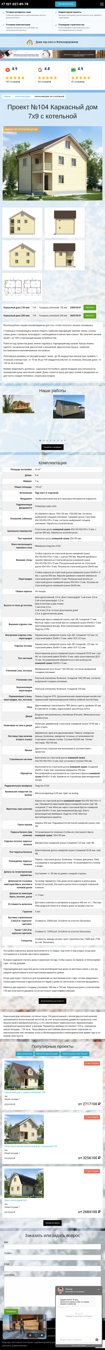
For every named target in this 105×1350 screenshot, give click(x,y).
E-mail (6, 1264)
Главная (7, 97)
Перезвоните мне (65, 4)
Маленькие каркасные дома (47, 1054)
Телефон (8, 1253)
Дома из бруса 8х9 (24, 1054)
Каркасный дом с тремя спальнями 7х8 (24, 1092)
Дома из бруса (53, 1223)
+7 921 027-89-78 (14, 4)
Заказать (90, 307)
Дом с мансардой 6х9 (15, 1200)
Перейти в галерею (52, 447)
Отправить (11, 1311)
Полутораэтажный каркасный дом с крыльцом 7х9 (30, 1146)
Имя (6, 1242)
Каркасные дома (23, 97)
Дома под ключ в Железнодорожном (57, 42)
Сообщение (9, 1275)
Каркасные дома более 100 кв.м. (75, 1054)
